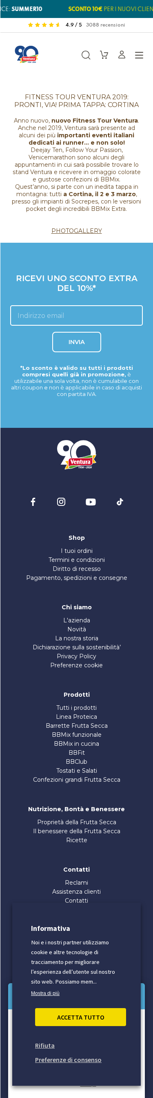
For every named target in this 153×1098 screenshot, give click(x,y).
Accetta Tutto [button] (80, 1017)
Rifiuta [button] (45, 1045)
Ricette (76, 840)
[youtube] (91, 502)
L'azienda (76, 620)
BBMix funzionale (77, 734)
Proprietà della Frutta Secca (76, 822)
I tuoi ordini (77, 551)
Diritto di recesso (77, 568)
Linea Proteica (76, 716)
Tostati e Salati (76, 770)
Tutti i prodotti (76, 707)
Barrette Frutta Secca (77, 725)
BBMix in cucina (76, 743)
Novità (76, 629)
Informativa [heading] (50, 928)
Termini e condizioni (77, 560)
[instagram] (61, 502)
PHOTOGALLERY (76, 231)
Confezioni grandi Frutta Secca (76, 779)
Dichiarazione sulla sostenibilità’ (77, 647)
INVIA (77, 342)
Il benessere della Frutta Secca (76, 831)
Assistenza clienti (76, 891)
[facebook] (33, 502)
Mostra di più (45, 993)
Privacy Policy (76, 656)
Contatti (76, 900)
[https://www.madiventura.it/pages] (26, 54)
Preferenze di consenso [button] (68, 1060)
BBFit (77, 752)
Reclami (76, 882)
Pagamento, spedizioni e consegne (76, 577)
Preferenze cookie (76, 665)
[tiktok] (120, 502)
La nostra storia (76, 638)
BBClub (76, 761)
